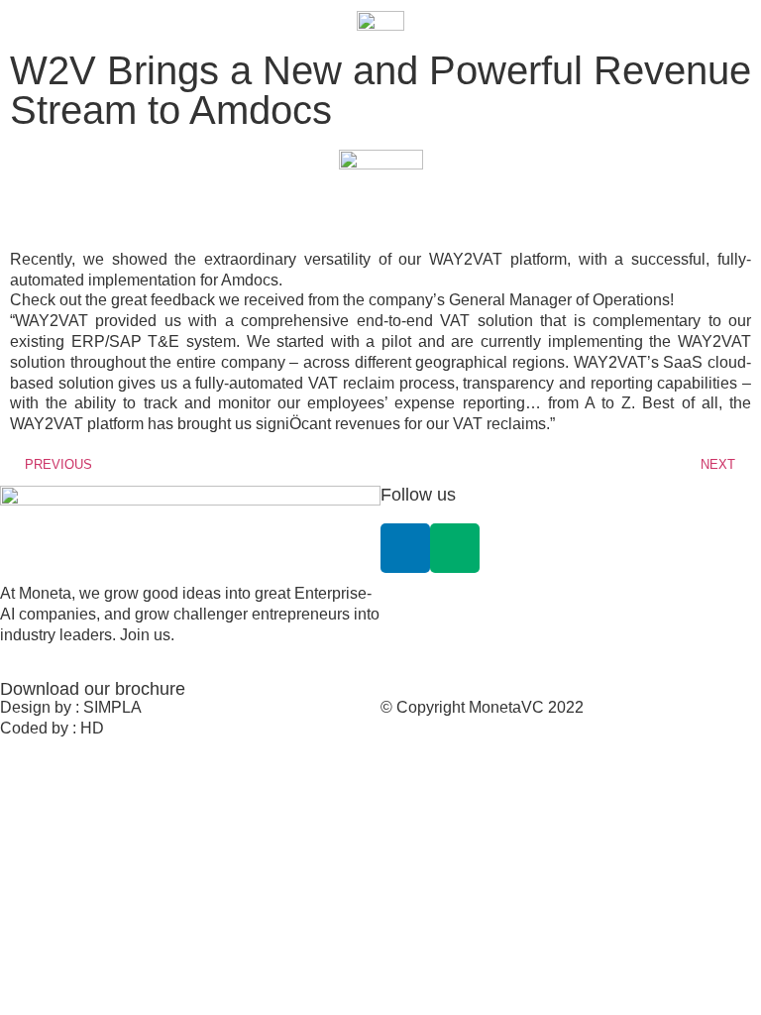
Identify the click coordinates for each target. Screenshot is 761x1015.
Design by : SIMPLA (71, 707)
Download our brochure (92, 689)
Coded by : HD (52, 728)
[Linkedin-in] (405, 548)
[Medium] (455, 548)
